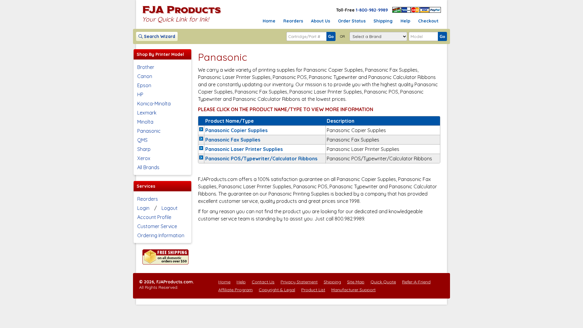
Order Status (352, 21)
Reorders (293, 21)
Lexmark (146, 113)
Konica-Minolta (154, 104)
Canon (144, 76)
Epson (144, 85)
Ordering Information (160, 235)
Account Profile (154, 217)
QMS (142, 140)
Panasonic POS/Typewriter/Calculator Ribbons (261, 158)
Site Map (355, 282)
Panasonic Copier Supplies (236, 130)
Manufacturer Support (353, 289)
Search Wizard (159, 36)
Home (269, 21)
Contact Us (263, 282)
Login (143, 208)
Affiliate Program (235, 289)
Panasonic (149, 131)
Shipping (383, 21)
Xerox (143, 158)
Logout (170, 208)
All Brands (148, 167)
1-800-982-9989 (372, 10)
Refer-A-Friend (416, 282)
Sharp (144, 149)
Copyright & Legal (277, 289)
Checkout (428, 21)
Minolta (145, 122)
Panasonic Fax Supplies (232, 140)
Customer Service (157, 226)
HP (140, 94)
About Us (320, 21)
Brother (145, 67)
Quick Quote (383, 282)
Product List (313, 289)
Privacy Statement (299, 282)
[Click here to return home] (181, 13)
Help (405, 21)
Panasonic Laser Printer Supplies (244, 149)
